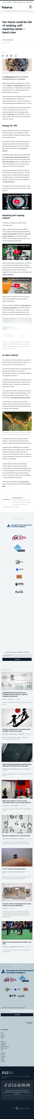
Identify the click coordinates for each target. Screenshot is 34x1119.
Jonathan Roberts (9, 77)
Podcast (3, 1036)
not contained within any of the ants (20, 397)
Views (2, 1034)
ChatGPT (9, 85)
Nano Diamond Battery (8, 161)
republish (14, 2)
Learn (2, 1038)
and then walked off (7, 274)
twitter (2, 1058)
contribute (9, 2)
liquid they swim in (9, 182)
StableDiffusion (18, 85)
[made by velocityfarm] (20, 1108)
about (4, 2)
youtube (3, 1061)
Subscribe (17, 659)
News (2, 1033)
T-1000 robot (10, 114)
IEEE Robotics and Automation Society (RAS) (13, 734)
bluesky (3, 1059)
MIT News (4, 908)
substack (3, 1053)
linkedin (3, 1054)
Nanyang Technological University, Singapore (13, 871)
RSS (2, 1049)
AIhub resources (21, 2)
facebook (3, 1056)
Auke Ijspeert (26, 769)
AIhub (3, 699)
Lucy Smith (10, 699)
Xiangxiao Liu (5, 769)
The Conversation (8, 39)
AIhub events (29, 2)
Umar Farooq (5, 805)
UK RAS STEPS (15, 805)
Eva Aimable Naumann (15, 769)
